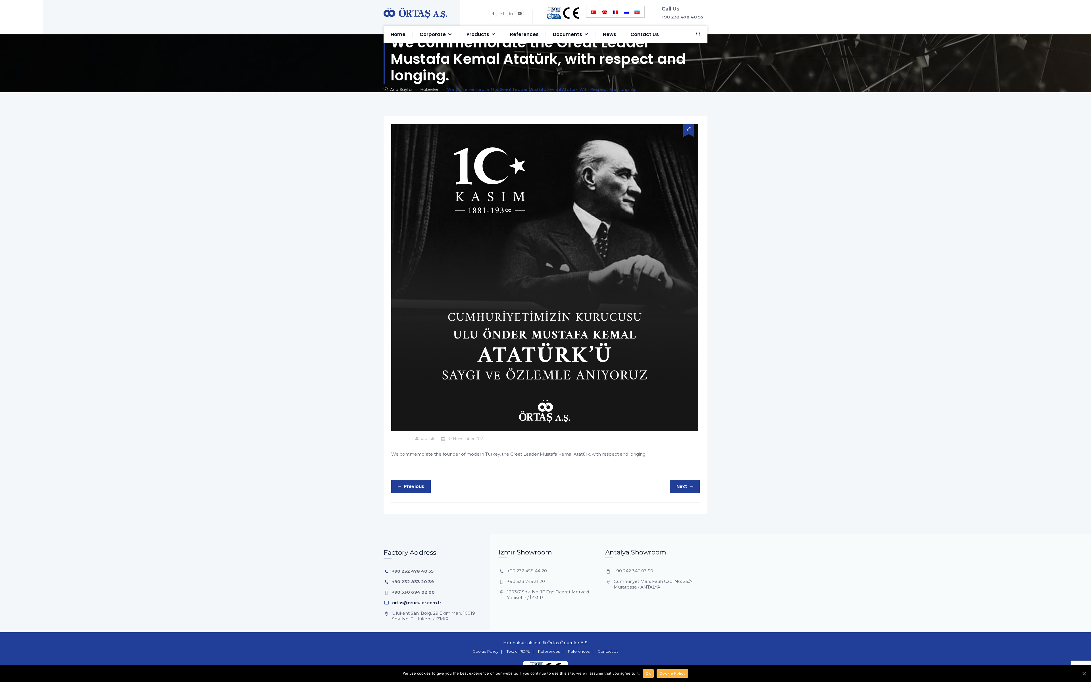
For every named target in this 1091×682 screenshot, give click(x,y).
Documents (567, 34)
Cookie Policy (485, 651)
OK (648, 673)
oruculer (429, 438)
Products (478, 34)
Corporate (433, 34)
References (524, 34)
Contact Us (644, 34)
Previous (414, 486)
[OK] (1084, 673)
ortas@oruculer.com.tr (416, 602)
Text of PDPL (518, 651)
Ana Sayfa (400, 89)
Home (398, 34)
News (609, 34)
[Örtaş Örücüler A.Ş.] (415, 13)
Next (681, 486)
